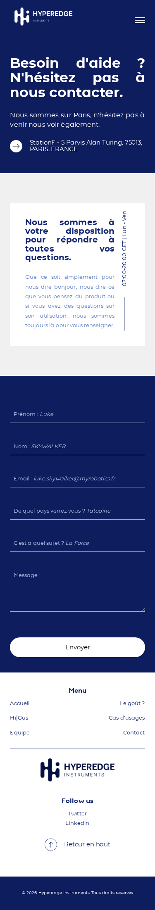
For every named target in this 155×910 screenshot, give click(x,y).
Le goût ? (132, 703)
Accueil (19, 703)
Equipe (20, 733)
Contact (134, 733)
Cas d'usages (127, 718)
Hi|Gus (19, 718)
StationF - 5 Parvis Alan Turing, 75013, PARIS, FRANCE (86, 146)
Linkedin (77, 823)
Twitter (77, 814)
